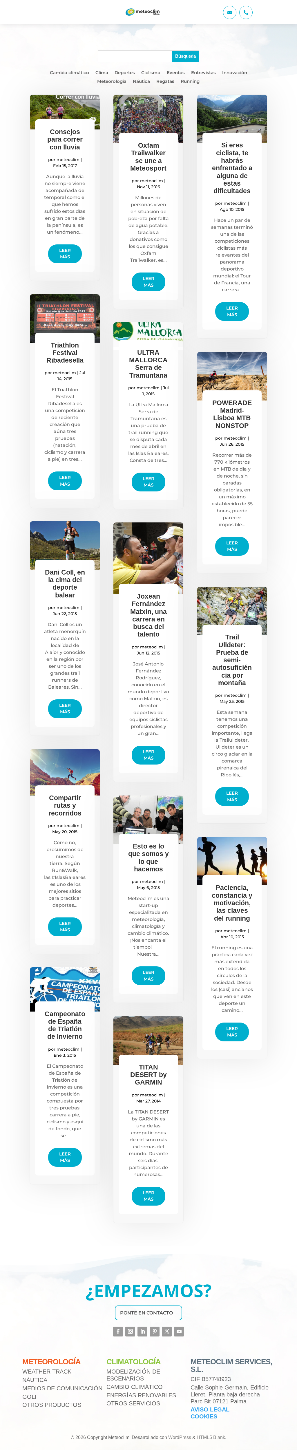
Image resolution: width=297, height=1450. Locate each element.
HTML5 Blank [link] (211, 1437)
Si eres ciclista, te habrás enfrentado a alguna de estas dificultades (232, 168)
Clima (101, 73)
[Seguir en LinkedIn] (142, 1331)
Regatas (165, 81)
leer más (65, 254)
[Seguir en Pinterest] (155, 1331)
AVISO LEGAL (210, 1409)
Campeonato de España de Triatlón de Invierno (65, 1025)
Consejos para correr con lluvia (65, 139)
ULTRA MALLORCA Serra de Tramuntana (148, 364)
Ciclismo (150, 73)
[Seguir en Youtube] (179, 1331)
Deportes (125, 73)
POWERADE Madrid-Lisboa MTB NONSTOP (232, 414)
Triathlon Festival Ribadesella (65, 352)
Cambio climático (69, 73)
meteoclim (68, 159)
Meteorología (111, 81)
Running (190, 81)
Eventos (176, 73)
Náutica (141, 81)
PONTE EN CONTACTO (146, 1313)
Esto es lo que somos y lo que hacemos (148, 857)
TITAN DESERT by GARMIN (148, 1074)
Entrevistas (203, 73)
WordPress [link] (179, 1437)
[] (246, 17)
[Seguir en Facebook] (118, 1331)
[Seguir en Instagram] (130, 1331)
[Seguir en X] (167, 1331)
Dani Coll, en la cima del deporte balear (65, 583)
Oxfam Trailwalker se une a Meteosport (148, 157)
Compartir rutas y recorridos (65, 805)
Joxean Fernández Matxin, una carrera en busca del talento (148, 615)
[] (229, 17)
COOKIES (204, 1416)
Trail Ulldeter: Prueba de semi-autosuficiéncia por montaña (232, 660)
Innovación (234, 73)
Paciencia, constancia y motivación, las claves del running (232, 903)
